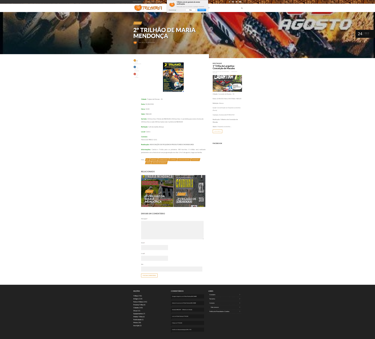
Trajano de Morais (159, 162)
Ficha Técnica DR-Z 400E (190, 296)
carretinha (163, 159)
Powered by (172, 10)
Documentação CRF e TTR (155, 2)
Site (142, 264)
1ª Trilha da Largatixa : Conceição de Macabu (224, 67)
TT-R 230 (179, 323)
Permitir (201, 10)
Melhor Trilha (137, 316)
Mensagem (144, 218)
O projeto (212, 294)
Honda (190, 309)
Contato (212, 303)
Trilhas (137, 23)
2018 (148, 162)
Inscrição (136, 325)
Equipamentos (138, 313)
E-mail (143, 253)
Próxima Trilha (138, 305)
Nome (143, 242)
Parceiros (212, 299)
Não (190, 10)
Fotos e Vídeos (138, 302)
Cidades (136, 308)
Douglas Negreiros (148, 42)
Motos (135, 322)
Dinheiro (195, 159)
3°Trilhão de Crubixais (186, 200)
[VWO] (177, 10)
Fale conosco (215, 307)
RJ (147, 159)
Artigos (135, 299)
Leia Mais (217, 131)
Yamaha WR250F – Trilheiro (179, 309)
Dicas (135, 311)
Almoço (173, 159)
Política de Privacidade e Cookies (219, 311)
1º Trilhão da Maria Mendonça (155, 199)
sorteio (153, 159)
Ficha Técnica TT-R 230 (182, 316)
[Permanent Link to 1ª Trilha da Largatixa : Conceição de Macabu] (227, 83)
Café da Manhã (184, 159)
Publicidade (137, 319)
